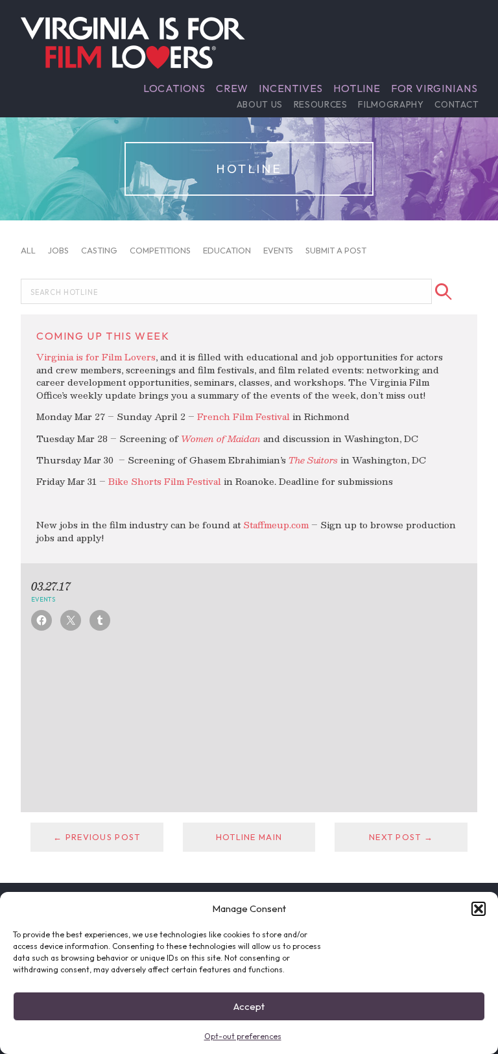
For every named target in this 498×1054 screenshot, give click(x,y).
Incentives (291, 88)
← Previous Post (96, 837)
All (28, 249)
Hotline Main (249, 837)
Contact (456, 104)
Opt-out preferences (242, 1036)
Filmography (390, 104)
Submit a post (335, 249)
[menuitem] (174, 88)
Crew (232, 88)
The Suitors (313, 459)
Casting (99, 249)
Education (227, 249)
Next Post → (401, 837)
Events (278, 249)
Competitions (160, 249)
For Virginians (434, 88)
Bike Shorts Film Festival (164, 481)
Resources (321, 104)
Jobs (58, 249)
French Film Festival (243, 416)
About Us (260, 104)
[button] (478, 908)
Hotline (357, 88)
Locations (174, 88)
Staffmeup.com (276, 524)
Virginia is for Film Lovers (96, 356)
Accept (249, 1006)
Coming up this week (102, 335)
